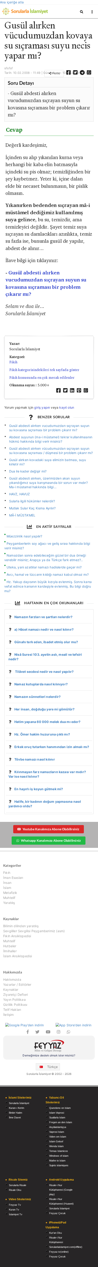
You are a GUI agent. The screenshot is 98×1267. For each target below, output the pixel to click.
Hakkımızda (12, 979)
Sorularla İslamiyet (19, 1103)
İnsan (7, 883)
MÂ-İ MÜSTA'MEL (22, 515)
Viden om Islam (57, 1136)
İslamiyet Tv (15, 1214)
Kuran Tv (14, 1209)
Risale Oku (15, 1190)
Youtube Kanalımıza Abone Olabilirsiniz (51, 829)
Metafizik (10, 893)
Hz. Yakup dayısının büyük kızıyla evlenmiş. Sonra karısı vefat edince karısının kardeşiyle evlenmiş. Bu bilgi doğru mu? (48, 586)
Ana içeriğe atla (12, 2)
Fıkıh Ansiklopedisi (17, 936)
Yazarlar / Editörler (17, 984)
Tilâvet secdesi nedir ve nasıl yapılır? (44, 671)
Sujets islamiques (58, 1165)
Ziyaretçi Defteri (15, 994)
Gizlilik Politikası (15, 1004)
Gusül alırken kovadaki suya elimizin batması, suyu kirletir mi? (47, 462)
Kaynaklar (10, 989)
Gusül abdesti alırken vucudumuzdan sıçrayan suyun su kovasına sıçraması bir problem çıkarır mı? (49, 428)
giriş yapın (42, 407)
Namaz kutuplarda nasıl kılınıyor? (41, 684)
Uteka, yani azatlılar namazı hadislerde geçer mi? (44, 567)
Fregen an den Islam (60, 1122)
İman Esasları (13, 878)
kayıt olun (66, 407)
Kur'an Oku (55, 1232)
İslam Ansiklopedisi (17, 956)
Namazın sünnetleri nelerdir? (37, 697)
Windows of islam (58, 1155)
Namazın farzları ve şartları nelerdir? (43, 617)
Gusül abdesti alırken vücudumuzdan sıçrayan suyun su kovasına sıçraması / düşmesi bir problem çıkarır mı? (51, 450)
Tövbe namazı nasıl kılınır (34, 759)
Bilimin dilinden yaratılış (21, 926)
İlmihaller (10, 951)
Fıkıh (13, 362)
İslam (7, 888)
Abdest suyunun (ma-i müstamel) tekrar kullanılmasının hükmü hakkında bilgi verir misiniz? (51, 439)
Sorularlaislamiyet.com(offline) (65, 1247)
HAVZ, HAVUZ (19, 494)
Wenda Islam (56, 1146)
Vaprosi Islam (56, 1131)
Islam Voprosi (56, 1112)
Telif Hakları (12, 1010)
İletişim (8, 1015)
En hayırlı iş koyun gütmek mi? (38, 789)
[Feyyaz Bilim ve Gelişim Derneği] (49, 1046)
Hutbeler (9, 946)
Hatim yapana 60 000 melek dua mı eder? (47, 722)
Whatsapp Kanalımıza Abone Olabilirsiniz (51, 840)
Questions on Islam (60, 1108)
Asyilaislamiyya (57, 1127)
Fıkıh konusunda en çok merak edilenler (42, 377)
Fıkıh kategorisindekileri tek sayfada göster (44, 370)
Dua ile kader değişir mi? (28, 471)
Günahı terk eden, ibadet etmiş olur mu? (46, 642)
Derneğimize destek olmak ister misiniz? (49, 1055)
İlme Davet (15, 1117)
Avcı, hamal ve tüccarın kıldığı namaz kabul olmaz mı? (48, 574)
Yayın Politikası (14, 999)
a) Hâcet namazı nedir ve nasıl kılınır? (44, 629)
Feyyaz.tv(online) (59, 1251)
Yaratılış (9, 903)
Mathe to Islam (57, 1160)
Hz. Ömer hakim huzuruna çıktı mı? (42, 734)
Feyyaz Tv (15, 1204)
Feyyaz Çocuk (57, 1213)
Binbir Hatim (15, 1112)
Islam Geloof (56, 1141)
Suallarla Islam (57, 1117)
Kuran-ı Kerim (16, 1108)
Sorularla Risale (17, 1185)
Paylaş (56, 73)
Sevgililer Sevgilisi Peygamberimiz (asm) (34, 931)
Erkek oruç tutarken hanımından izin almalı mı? (51, 747)
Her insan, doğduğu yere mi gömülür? (44, 709)
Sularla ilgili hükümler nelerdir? (32, 501)
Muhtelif (9, 898)
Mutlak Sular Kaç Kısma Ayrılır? (32, 508)
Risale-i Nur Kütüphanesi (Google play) (60, 1190)
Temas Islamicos (58, 1151)
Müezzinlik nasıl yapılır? (24, 536)
